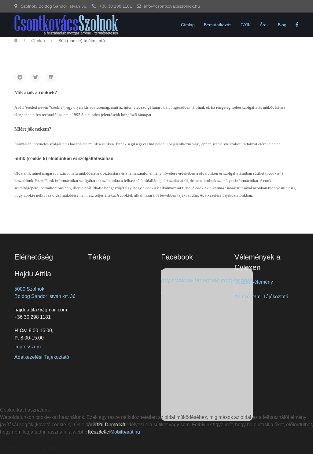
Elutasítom (47, 447)
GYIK (246, 24)
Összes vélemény (253, 282)
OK (12, 447)
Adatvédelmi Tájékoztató (261, 296)
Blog (282, 24)
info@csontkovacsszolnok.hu (172, 6)
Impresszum (27, 346)
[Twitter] (35, 77)
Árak (264, 24)
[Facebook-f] (297, 24)
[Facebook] (19, 77)
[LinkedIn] (51, 77)
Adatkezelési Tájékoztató (41, 357)
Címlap (188, 24)
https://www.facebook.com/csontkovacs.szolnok (225, 280)
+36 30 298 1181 (115, 6)
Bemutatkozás (217, 24)
